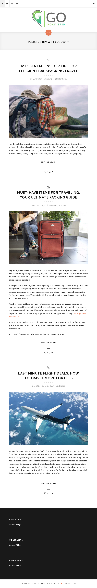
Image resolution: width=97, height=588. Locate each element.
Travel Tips (38, 79)
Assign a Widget (15, 525)
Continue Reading (49, 162)
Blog (31, 79)
